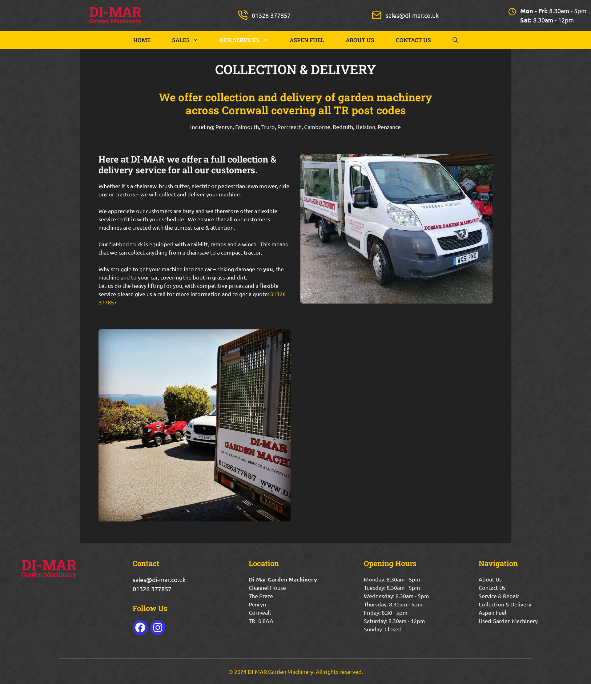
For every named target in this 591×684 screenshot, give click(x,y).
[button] (455, 40)
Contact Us (492, 587)
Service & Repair (499, 596)
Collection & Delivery (505, 604)
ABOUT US (360, 40)
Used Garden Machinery (508, 621)
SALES (181, 40)
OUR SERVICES (239, 40)
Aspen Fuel (492, 612)
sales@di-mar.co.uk (412, 15)
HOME (142, 40)
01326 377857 (271, 15)
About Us (490, 579)
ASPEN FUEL (307, 40)
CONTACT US (413, 40)
